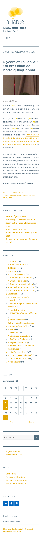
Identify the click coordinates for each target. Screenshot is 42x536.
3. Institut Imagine (16, 310)
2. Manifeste (13, 268)
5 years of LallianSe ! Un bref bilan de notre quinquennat (20, 66)
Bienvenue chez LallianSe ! (14, 29)
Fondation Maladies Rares (16, 144)
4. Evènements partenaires (20, 284)
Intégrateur (31, 195)
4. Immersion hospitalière (18, 326)
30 (6, 417)
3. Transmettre (12, 294)
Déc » (31, 422)
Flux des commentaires (16, 480)
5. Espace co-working (18, 342)
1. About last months (17, 264)
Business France (31, 144)
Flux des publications (15, 477)
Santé (10, 198)
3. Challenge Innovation (19, 336)
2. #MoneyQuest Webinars (20, 277)
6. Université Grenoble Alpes (21, 323)
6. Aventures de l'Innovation (21, 290)
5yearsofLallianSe (10, 195)
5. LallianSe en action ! (16, 352)
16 (6, 407)
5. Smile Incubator (16, 320)
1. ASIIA (11, 329)
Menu (7, 38)
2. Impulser (11, 271)
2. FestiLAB (13, 333)
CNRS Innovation (22, 138)
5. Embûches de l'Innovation (21, 287)
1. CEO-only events (16, 274)
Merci (5, 198)
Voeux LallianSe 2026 (16, 229)
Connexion (11, 474)
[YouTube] (11, 503)
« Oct (10, 422)
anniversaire (22, 195)
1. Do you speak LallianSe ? (20, 355)
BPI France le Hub (29, 141)
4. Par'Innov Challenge (18, 339)
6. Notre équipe (13, 362)
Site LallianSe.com (11, 522)
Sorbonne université (16, 141)
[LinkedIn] (5, 503)
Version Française (14, 455)
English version (13, 451)
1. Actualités (23, 193)
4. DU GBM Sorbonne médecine (22, 313)
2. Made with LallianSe (18, 358)
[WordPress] (16, 503)
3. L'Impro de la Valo (17, 281)
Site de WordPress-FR (16, 483)
